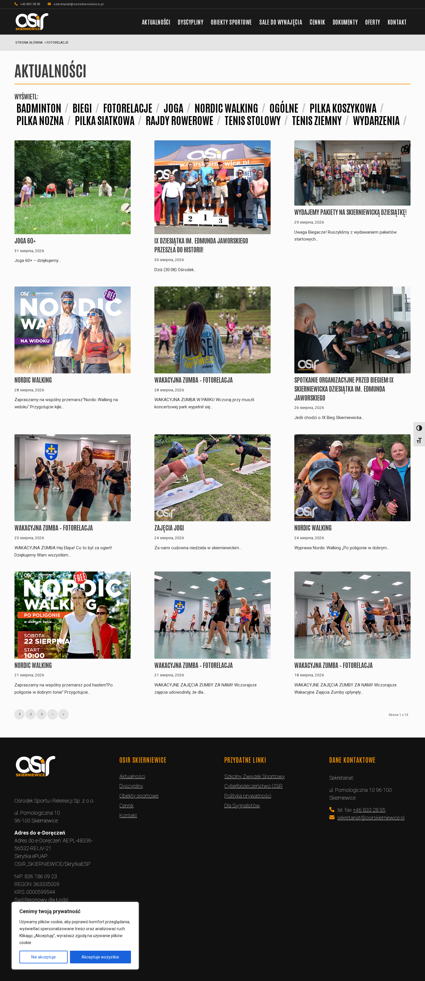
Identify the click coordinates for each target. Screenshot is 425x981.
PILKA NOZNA (40, 119)
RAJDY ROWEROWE (179, 119)
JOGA (173, 107)
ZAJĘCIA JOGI (169, 527)
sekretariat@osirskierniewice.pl (78, 4)
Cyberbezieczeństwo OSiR (253, 786)
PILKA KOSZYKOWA (343, 107)
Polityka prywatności (247, 796)
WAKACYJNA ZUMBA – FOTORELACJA (193, 379)
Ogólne (283, 107)
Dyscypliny (131, 786)
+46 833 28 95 (30, 4)
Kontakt (128, 815)
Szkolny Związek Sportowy (254, 776)
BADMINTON (38, 107)
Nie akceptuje (43, 957)
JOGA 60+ (25, 240)
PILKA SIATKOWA (104, 119)
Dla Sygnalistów (242, 806)
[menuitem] (156, 21)
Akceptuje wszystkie (100, 957)
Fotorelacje (127, 107)
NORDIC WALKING (226, 107)
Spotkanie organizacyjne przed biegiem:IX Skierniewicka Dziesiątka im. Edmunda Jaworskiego (344, 388)
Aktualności (132, 776)
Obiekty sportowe (138, 796)
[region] (75, 935)
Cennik (126, 806)
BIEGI (82, 107)
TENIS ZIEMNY (317, 119)
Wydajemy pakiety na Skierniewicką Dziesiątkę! (350, 212)
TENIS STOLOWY (253, 119)
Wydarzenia (376, 119)
